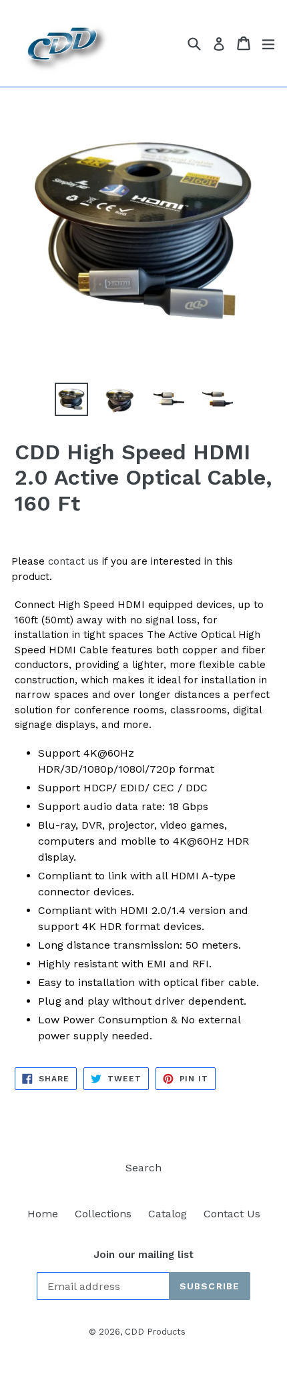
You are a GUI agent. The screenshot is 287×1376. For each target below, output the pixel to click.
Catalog (167, 1213)
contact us (73, 561)
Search (143, 1167)
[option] (71, 399)
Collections (103, 1213)
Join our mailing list (143, 1255)
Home (42, 1213)
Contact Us (232, 1213)
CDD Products (155, 1332)
